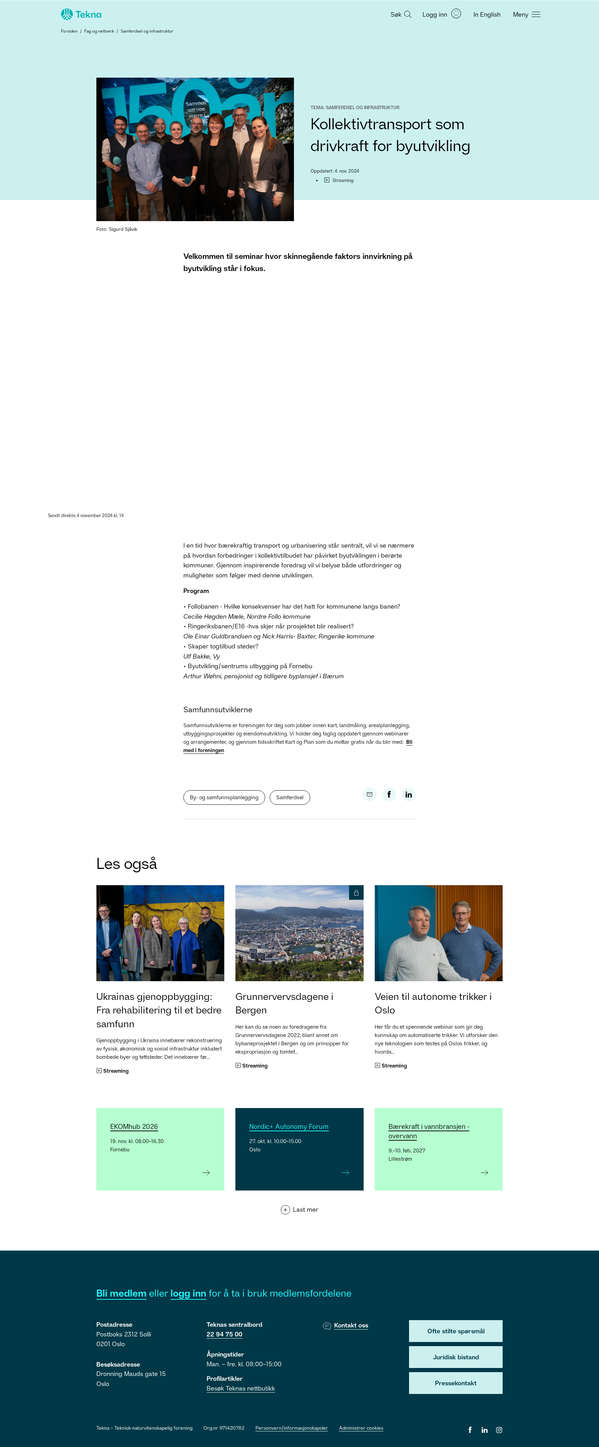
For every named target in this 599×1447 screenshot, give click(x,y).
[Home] (80, 14)
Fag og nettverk (99, 31)
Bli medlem (121, 1293)
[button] (400, 13)
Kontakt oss (351, 1325)
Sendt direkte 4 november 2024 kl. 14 (86, 515)
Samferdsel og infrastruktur (147, 31)
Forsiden (69, 31)
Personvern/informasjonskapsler (291, 1428)
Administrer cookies (361, 1428)
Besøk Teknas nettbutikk (241, 1388)
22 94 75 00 (224, 1334)
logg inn (188, 1293)
